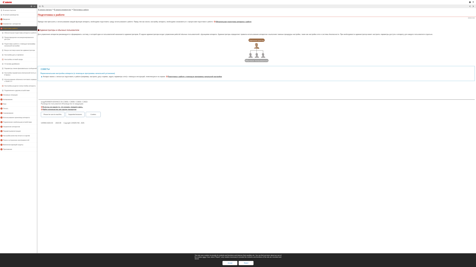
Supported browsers (75, 114)
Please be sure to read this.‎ (53, 114)
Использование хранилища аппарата (16, 117)
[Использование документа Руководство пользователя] (473, 2)
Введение (6, 19)
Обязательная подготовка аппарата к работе (20, 33)
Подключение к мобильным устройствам (17, 122)
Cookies (93, 114)
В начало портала (9, 10)
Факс (4, 104)
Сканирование (8, 113)
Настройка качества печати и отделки (16, 136)
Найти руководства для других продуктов (59, 109)
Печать (5, 108)
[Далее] (473, 6)
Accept (230, 263)
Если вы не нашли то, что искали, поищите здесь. (63, 107)
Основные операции (10, 95)
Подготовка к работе (10, 28)
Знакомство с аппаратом (12, 24)
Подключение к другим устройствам (17, 90)
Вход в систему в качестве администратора (19, 50)
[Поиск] (42, 6)
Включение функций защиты (13, 145)
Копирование (8, 99)
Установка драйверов (11, 64)
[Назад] (470, 6)
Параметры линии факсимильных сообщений (20, 68)
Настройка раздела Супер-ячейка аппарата (20, 86)
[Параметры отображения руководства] (470, 2)
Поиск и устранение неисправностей (16, 140)
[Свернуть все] (34, 6)
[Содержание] (39, 6)
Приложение (7, 149)
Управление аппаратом (11, 127)
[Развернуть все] (31, 6)
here (204, 257)
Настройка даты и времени (14, 55)
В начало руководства (11, 15)
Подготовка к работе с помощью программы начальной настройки (195, 77)
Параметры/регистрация (12, 131)
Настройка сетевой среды (13, 59)
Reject (246, 263)
